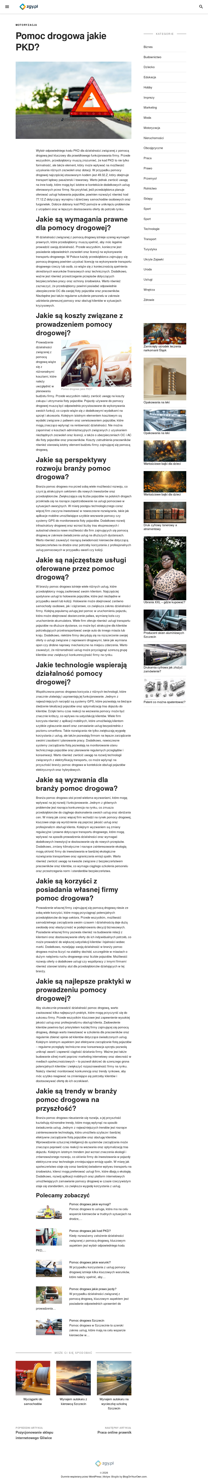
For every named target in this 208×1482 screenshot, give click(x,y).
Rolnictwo (150, 188)
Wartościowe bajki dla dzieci (162, 463)
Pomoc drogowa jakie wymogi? (90, 1204)
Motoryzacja (26, 24)
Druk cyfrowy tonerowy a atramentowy (160, 527)
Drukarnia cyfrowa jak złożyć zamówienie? (163, 669)
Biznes (148, 47)
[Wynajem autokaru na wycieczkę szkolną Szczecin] (114, 1378)
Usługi (148, 279)
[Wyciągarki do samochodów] (33, 1378)
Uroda (148, 269)
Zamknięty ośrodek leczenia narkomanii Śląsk (162, 348)
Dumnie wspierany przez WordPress (81, 1476)
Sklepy (148, 198)
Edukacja (150, 77)
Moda (147, 117)
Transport (150, 239)
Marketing (150, 107)
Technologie (151, 228)
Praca (148, 158)
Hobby (148, 87)
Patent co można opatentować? (164, 702)
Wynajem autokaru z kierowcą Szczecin (73, 1401)
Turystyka (150, 249)
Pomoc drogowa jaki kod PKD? (90, 1230)
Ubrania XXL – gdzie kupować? (164, 602)
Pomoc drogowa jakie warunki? (90, 1262)
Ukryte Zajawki (154, 259)
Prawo (148, 168)
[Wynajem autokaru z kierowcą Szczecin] (73, 1378)
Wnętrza (149, 289)
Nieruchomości (154, 138)
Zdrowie (149, 299)
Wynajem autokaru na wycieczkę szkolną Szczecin (114, 1403)
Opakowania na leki (157, 402)
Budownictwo (152, 57)
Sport (147, 208)
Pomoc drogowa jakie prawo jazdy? (92, 1289)
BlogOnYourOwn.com (135, 1476)
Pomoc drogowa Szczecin (86, 1320)
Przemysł (150, 178)
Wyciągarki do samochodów (32, 1401)
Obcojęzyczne (153, 148)
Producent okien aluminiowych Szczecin (164, 634)
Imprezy (149, 97)
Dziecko (149, 67)
